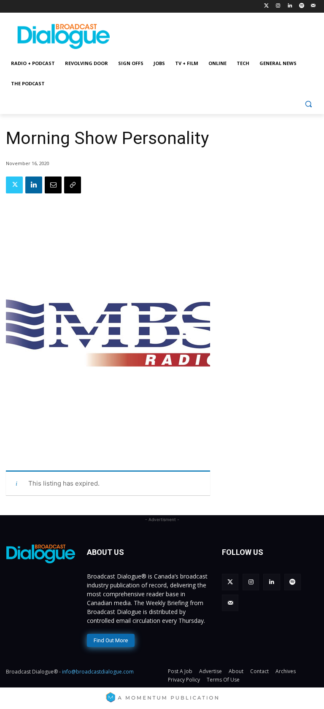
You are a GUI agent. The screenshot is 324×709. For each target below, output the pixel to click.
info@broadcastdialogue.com (98, 671)
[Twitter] (266, 6)
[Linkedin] (290, 6)
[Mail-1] (313, 6)
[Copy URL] (72, 185)
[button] (308, 104)
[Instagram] (278, 6)
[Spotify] (301, 6)
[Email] (53, 185)
